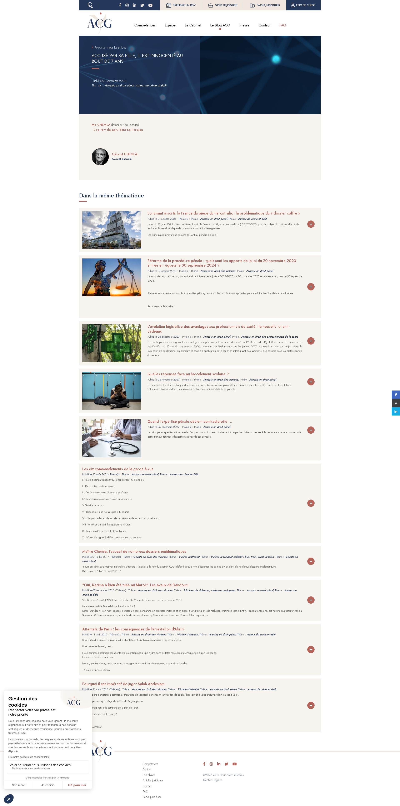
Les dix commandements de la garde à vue (118, 469)
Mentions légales (212, 780)
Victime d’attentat (189, 557)
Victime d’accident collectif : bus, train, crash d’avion (242, 557)
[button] (396, 395)
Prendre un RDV (184, 5)
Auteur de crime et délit (150, 85)
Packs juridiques (268, 5)
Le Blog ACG (220, 25)
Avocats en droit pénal (119, 85)
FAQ (282, 25)
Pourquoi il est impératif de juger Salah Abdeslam (123, 684)
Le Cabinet (193, 25)
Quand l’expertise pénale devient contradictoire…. (190, 421)
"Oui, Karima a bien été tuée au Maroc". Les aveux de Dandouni (135, 585)
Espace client (306, 5)
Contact (264, 25)
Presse (244, 25)
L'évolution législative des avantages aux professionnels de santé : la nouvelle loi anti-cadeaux (219, 329)
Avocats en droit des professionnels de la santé (269, 337)
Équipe (170, 25)
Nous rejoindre (226, 5)
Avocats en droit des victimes (217, 271)
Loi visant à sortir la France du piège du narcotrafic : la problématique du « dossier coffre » (224, 213)
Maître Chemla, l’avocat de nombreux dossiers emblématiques (134, 551)
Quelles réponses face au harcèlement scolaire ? (188, 374)
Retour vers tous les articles (110, 47)
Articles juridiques (153, 780)
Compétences (145, 25)
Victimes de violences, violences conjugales (209, 590)
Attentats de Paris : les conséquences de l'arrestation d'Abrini (133, 629)
